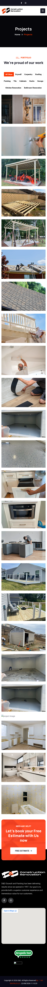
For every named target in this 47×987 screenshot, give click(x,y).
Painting (7, 81)
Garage (40, 81)
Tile (15, 81)
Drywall (18, 74)
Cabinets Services (20, 495)
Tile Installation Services (18, 402)
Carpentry (28, 74)
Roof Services (17, 276)
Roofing (38, 74)
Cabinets (23, 81)
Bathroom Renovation (33, 88)
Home (17, 34)
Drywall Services (19, 121)
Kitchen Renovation (13, 88)
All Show (8, 74)
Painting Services (19, 340)
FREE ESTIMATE (22, 851)
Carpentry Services (21, 183)
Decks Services (18, 587)
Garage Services (19, 678)
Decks (31, 81)
